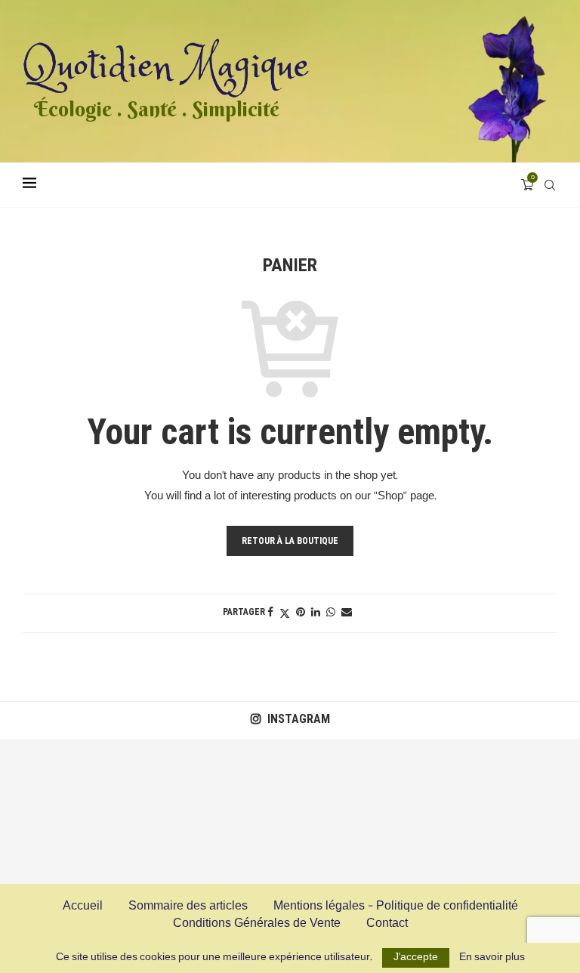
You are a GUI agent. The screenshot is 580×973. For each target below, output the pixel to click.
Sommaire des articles (188, 906)
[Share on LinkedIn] (315, 613)
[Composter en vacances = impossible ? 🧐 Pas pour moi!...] (507, 811)
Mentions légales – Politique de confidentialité (395, 906)
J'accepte (415, 957)
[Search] (549, 185)
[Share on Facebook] (270, 613)
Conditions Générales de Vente (257, 924)
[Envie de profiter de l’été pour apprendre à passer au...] (217, 811)
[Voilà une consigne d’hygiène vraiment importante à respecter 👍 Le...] (362, 811)
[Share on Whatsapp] (330, 613)
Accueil (83, 906)
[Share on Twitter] (284, 613)
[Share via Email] (346, 613)
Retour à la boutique (290, 541)
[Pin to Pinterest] (300, 613)
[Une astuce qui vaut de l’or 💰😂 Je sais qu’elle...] (72, 811)
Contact (387, 924)
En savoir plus (492, 958)
